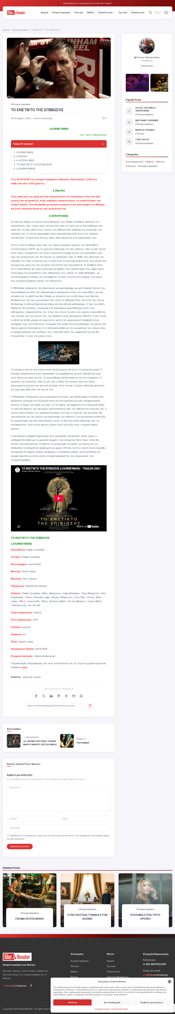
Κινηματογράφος (20, 30)
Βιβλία (150, 161)
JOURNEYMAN (24, 152)
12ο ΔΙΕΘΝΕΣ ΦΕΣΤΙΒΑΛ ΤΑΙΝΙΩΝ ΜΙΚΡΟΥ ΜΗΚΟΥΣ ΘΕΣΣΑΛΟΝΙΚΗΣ (40, 743)
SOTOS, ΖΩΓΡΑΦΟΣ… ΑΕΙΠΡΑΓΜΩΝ (146, 109)
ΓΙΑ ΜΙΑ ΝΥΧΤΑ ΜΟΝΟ (29, 918)
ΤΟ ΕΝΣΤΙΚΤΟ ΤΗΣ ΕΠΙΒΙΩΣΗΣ (34, 164)
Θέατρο (132, 166)
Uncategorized (135, 161)
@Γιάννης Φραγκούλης (147, 57)
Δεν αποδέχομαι (112, 1002)
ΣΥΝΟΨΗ (22, 156)
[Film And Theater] (16, 12)
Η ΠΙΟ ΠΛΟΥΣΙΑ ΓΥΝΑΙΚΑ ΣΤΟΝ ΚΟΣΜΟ (87, 916)
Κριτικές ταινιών (33, 677)
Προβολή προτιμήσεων (151, 1002)
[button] (169, 981)
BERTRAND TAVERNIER (146, 120)
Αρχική (6, 30)
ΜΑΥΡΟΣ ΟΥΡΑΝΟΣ (145, 130)
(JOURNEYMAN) (25, 168)
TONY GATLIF (142, 139)
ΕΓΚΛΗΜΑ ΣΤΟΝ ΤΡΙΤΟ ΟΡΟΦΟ (145, 916)
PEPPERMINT (83, 743)
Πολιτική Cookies (102, 1009)
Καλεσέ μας (149, 959)
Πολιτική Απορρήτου (119, 1009)
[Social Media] (31, 985)
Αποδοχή (72, 1002)
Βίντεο (161, 161)
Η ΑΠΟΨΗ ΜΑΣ (25, 160)
